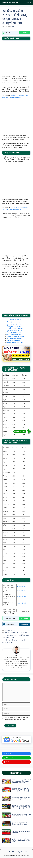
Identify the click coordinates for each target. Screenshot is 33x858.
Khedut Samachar (10, 2)
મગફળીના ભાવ (23, 632)
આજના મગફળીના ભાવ (11, 632)
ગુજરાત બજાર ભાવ (10, 630)
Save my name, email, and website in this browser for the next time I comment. (16, 718)
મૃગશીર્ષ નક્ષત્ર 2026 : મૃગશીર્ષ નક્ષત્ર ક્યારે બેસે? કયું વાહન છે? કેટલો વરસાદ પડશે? (21, 840)
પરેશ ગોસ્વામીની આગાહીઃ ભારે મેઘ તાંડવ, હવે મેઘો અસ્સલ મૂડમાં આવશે (21, 798)
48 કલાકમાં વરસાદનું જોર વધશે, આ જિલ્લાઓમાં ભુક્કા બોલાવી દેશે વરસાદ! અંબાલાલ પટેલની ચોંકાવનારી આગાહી (20, 790)
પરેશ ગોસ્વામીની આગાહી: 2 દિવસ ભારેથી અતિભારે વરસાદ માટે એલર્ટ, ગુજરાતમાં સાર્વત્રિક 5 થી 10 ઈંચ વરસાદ (21, 781)
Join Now (25, 32)
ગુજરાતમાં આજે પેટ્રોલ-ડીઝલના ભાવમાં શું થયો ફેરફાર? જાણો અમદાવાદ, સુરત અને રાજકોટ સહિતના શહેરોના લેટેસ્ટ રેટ (21, 807)
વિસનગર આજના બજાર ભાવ (14, 342)
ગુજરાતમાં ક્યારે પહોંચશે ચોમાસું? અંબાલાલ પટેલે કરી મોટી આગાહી (19, 823)
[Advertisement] (16, 58)
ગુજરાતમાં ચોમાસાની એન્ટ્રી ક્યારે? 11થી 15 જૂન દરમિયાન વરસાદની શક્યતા (21, 815)
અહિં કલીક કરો (21, 586)
